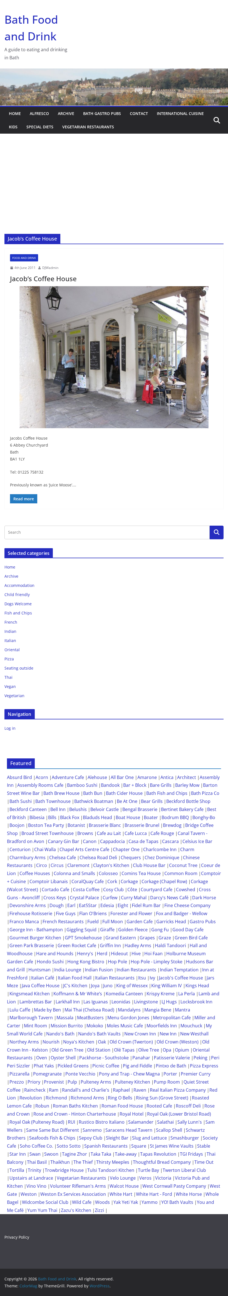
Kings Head (197, 986)
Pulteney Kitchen (132, 1082)
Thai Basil (37, 1162)
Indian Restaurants (136, 970)
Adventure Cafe (68, 777)
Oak (102, 1042)
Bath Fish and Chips (166, 793)
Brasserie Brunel (142, 825)
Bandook (110, 785)
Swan (35, 1154)
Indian (10, 631)
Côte (132, 889)
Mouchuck (191, 1026)
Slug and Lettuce (149, 1138)
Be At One (127, 801)
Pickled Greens (73, 1066)
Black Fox (69, 817)
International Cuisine (180, 113)
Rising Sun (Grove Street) (162, 1098)
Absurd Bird (19, 777)
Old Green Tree (67, 1050)
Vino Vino (36, 1186)
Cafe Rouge (162, 833)
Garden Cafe (140, 921)
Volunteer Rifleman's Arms (78, 1186)
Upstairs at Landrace (31, 1178)
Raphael (121, 1090)
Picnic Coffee (105, 1066)
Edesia (107, 905)
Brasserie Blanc (105, 825)
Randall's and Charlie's (85, 1090)
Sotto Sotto (69, 1146)
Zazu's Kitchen (76, 1210)
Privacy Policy (16, 1237)
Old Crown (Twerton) (131, 1042)
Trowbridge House (64, 1170)
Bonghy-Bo (203, 817)
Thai (8, 677)
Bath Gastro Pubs (102, 113)
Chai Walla (45, 849)
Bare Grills (161, 785)
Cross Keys (54, 898)
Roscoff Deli (188, 1106)
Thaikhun (60, 1162)
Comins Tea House (141, 873)
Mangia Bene (157, 1010)
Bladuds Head (97, 817)
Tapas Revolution (158, 1154)
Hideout (119, 953)
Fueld (93, 921)
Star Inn (17, 1154)
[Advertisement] (114, 175)
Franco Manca (24, 921)
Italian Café (42, 978)
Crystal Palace (84, 898)
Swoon (51, 1154)
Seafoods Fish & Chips (52, 1138)
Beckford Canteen (28, 809)
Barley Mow (187, 785)
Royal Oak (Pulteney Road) (36, 1122)
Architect (186, 777)
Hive (136, 953)
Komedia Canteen (124, 994)
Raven (139, 1090)
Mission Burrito (67, 1026)
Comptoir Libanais (48, 881)
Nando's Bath (60, 1034)
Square (138, 1146)
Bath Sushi (20, 801)
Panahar (141, 1058)
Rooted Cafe (159, 1106)
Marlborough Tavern (31, 1018)
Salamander (140, 1122)
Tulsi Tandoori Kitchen (110, 1170)
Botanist (76, 825)
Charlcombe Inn (160, 849)
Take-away (126, 1154)
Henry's (85, 953)
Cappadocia (112, 841)
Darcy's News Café (169, 898)
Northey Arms (24, 1042)
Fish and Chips (18, 613)
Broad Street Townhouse (47, 833)
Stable (203, 1146)
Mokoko (94, 1026)
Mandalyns (129, 1010)
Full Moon (112, 921)
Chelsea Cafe (62, 857)
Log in (10, 728)
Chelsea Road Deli (98, 857)
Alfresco (39, 113)
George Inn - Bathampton (36, 930)
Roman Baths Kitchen (75, 1106)
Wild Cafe (81, 1202)
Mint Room (35, 1026)
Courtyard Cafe (156, 889)
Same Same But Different (52, 1130)
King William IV (166, 986)
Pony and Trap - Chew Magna (129, 1074)
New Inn (168, 1034)
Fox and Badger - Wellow (181, 913)
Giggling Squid (81, 930)
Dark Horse (204, 898)
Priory (34, 1082)
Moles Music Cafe (125, 1026)
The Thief (83, 1162)
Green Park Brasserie (31, 945)
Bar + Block (134, 785)
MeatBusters (90, 1018)
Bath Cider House (124, 793)
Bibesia (36, 817)
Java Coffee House (41, 986)
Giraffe (107, 930)
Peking (200, 1058)
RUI (71, 1122)
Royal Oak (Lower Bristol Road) (179, 1114)
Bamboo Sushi (82, 785)
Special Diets (39, 126)
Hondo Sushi (50, 962)
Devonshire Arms (27, 905)
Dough (56, 905)
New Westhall (194, 1034)
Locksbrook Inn (196, 1002)
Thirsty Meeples (112, 1162)
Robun (42, 1106)
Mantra (182, 1010)
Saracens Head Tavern (128, 1130)
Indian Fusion (99, 970)
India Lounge (67, 970)
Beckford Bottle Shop (188, 801)
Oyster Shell (63, 1058)
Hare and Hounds (54, 953)
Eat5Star (88, 905)
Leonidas (120, 1002)
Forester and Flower (131, 913)
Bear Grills (152, 801)
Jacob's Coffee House (181, 978)
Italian (10, 640)
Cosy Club (113, 889)
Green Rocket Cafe (77, 945)
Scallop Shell (169, 1130)
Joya (95, 986)
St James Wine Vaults (172, 1146)
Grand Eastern (120, 938)
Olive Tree (148, 1050)
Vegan (10, 686)
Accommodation (19, 585)
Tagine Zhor (74, 1154)
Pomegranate (47, 1074)
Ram (53, 1090)
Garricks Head (171, 921)
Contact (139, 113)
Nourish (51, 1042)
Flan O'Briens (93, 913)
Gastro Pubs (203, 921)
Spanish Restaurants (106, 1146)
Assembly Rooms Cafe (40, 785)
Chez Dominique (162, 857)
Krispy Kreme (161, 994)
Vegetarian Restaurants (88, 126)
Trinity (34, 1170)
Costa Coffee (86, 889)
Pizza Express (204, 1066)
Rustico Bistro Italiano (102, 1122)
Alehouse (97, 777)
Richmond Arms (87, 1098)
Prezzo (16, 1082)
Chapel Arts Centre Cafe (84, 849)
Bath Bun (92, 793)
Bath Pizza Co (205, 793)
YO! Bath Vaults (177, 1202)
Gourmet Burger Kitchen (35, 938)
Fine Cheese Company (187, 905)
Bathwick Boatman (93, 801)
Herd (102, 953)
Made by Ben (47, 1010)
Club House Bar (149, 865)
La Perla (186, 994)
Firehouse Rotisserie (30, 913)
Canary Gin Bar (63, 841)
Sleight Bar (117, 1138)
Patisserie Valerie (172, 1058)
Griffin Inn (110, 945)
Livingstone (146, 1002)
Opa (167, 1050)
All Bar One (122, 777)
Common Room (180, 873)
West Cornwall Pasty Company (174, 1186)
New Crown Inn (140, 1034)
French (10, 622)
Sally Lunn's (189, 1122)
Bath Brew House (61, 793)
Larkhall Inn (68, 1002)
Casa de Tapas (143, 841)
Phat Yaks (44, 1066)
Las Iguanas (95, 1002)
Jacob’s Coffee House (43, 278)
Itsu (142, 978)
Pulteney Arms (96, 1082)
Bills (52, 817)
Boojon (16, 825)
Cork (112, 881)
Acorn (42, 777)
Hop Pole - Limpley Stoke (156, 962)
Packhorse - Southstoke (104, 1058)
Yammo (150, 1202)
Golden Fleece (133, 930)
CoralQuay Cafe (87, 881)
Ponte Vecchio (80, 1074)
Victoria (163, 1178)
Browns (85, 833)
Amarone (147, 777)
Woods (102, 1202)
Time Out (204, 1162)
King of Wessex (132, 986)
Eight (123, 905)
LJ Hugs (169, 1002)
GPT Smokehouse (83, 938)
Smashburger (184, 1138)
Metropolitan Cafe (172, 1018)
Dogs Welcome (18, 603)
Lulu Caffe (19, 1010)
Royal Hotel (131, 1114)
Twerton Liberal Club (184, 1170)
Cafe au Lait (109, 833)
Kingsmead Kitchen (29, 994)
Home (15, 113)
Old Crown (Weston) (178, 1042)
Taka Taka (101, 1154)
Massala (64, 1018)
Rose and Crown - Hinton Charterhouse (74, 1114)
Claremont (78, 865)
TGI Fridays (191, 1154)
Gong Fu (160, 930)
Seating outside (18, 668)
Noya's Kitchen (78, 1042)
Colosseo (108, 873)
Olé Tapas (124, 1050)
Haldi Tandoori (170, 945)
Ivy (152, 978)
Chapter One (126, 849)
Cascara (170, 841)
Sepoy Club (90, 1138)
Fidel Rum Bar (146, 905)
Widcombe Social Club (45, 1202)
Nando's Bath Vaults (99, 1034)
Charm (187, 849)
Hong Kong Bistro (85, 962)
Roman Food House (122, 1106)
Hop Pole (117, 962)
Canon (89, 841)
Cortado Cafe (55, 889)
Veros (145, 1178)
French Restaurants (63, 921)
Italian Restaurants (115, 978)
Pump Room (167, 1082)
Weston (29, 1194)
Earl (71, 905)
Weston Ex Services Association (73, 1194)
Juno (108, 986)
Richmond (56, 1098)
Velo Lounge (123, 1178)
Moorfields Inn (162, 1026)
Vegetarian (14, 695)
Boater (151, 817)
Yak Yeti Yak (125, 1202)
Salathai (165, 1122)
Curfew (110, 898)
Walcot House (124, 1186)
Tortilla (16, 1170)
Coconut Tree (183, 865)
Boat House (128, 817)
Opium (182, 1050)
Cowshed (185, 889)
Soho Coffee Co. (36, 1146)
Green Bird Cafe (191, 938)
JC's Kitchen (75, 986)
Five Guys (66, 913)
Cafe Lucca (136, 833)
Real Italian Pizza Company (178, 1090)
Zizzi (99, 1210)
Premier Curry (195, 1074)
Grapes (147, 938)
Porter (170, 1074)
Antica (167, 777)
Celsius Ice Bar (197, 841)
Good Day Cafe (188, 930)
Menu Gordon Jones (128, 1018)
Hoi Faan (153, 953)
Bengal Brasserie (139, 809)
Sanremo (92, 1130)
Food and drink (24, 258)
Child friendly (17, 594)
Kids (13, 126)
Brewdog (172, 825)
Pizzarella (19, 1074)
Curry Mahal (134, 898)
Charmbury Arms (27, 857)
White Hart (121, 1194)
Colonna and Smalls (74, 873)
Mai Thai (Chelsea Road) (89, 1010)
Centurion (20, 849)
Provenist (54, 1082)
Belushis (78, 809)
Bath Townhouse (53, 801)
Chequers (131, 857)
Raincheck (34, 1090)
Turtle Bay (148, 1170)
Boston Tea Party (46, 825)
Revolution (30, 1098)
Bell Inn (58, 809)
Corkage (129, 881)
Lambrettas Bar (35, 1002)
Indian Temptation (179, 970)
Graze (164, 938)
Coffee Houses (34, 873)
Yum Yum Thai (42, 1210)
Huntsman (39, 970)
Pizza (9, 659)
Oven (41, 1058)
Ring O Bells (120, 1098)
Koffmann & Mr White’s (77, 994)
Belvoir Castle (104, 809)
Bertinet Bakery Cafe (182, 809)
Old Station (98, 1050)
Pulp (72, 1082)
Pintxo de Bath (171, 1066)
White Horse (189, 1194)
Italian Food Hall (74, 978)
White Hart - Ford (154, 1194)
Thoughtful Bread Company (162, 1162)
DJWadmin (50, 267)
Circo (41, 865)
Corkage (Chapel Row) (164, 881)
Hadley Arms (138, 945)
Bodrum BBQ (175, 817)
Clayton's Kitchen (111, 865)
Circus (57, 865)
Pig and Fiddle (137, 1066)
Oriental (12, 649)
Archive (66, 113)
